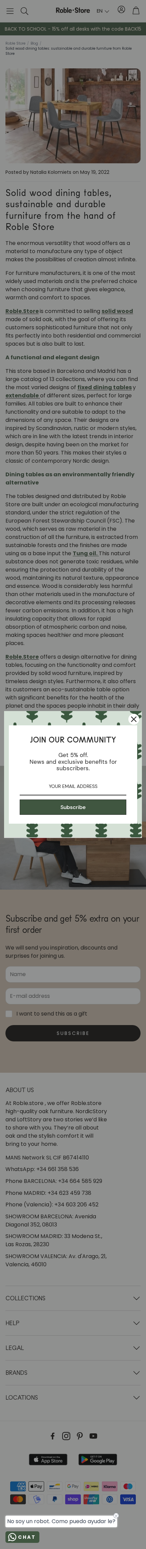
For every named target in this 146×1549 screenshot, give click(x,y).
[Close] (134, 719)
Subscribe (73, 807)
